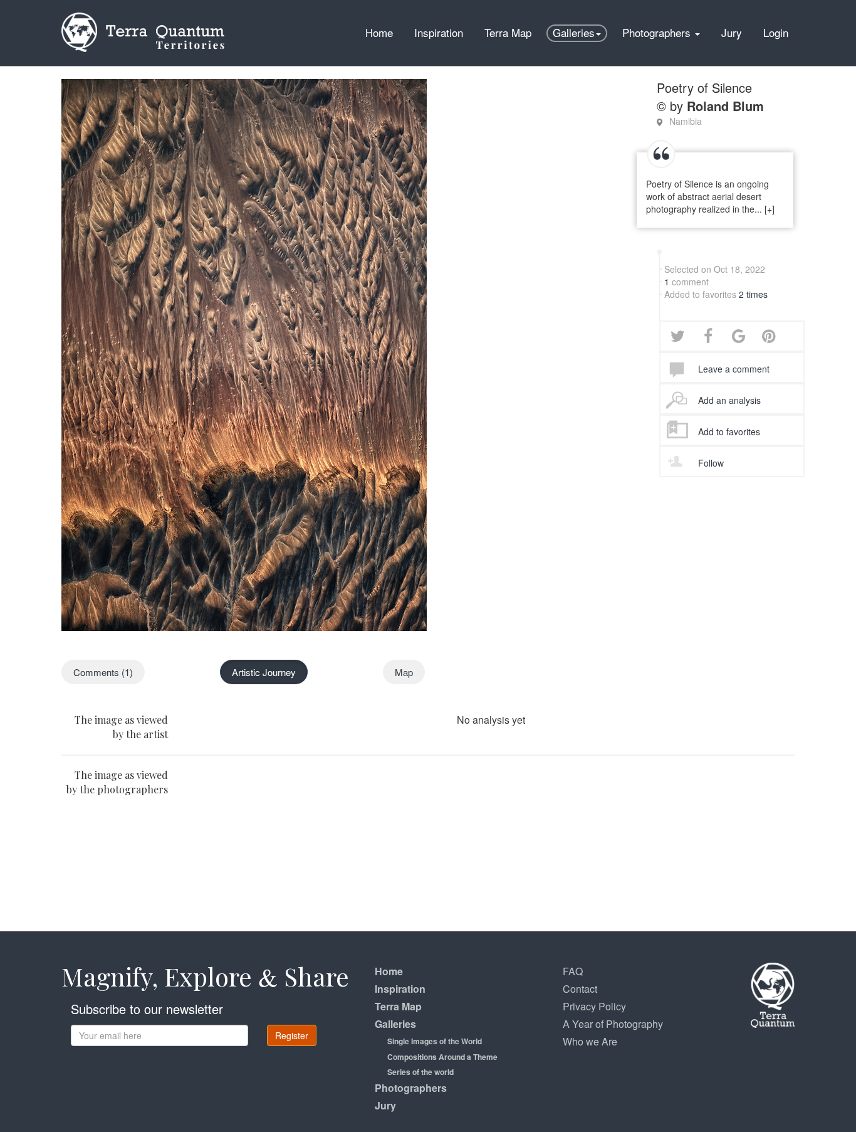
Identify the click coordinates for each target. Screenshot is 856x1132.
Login (775, 32)
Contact (580, 988)
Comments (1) (103, 672)
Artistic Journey (264, 672)
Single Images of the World (434, 1041)
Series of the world (420, 1071)
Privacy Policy (594, 1006)
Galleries (574, 32)
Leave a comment (734, 368)
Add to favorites (729, 431)
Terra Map (507, 32)
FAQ (573, 971)
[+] (770, 209)
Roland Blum (725, 106)
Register (291, 1035)
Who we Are (590, 1041)
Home (379, 32)
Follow (711, 463)
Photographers (658, 32)
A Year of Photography (613, 1024)
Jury (731, 32)
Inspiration (438, 32)
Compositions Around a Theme (442, 1056)
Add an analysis (729, 400)
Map (404, 672)
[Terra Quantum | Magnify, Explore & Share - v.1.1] (143, 15)
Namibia (685, 121)
